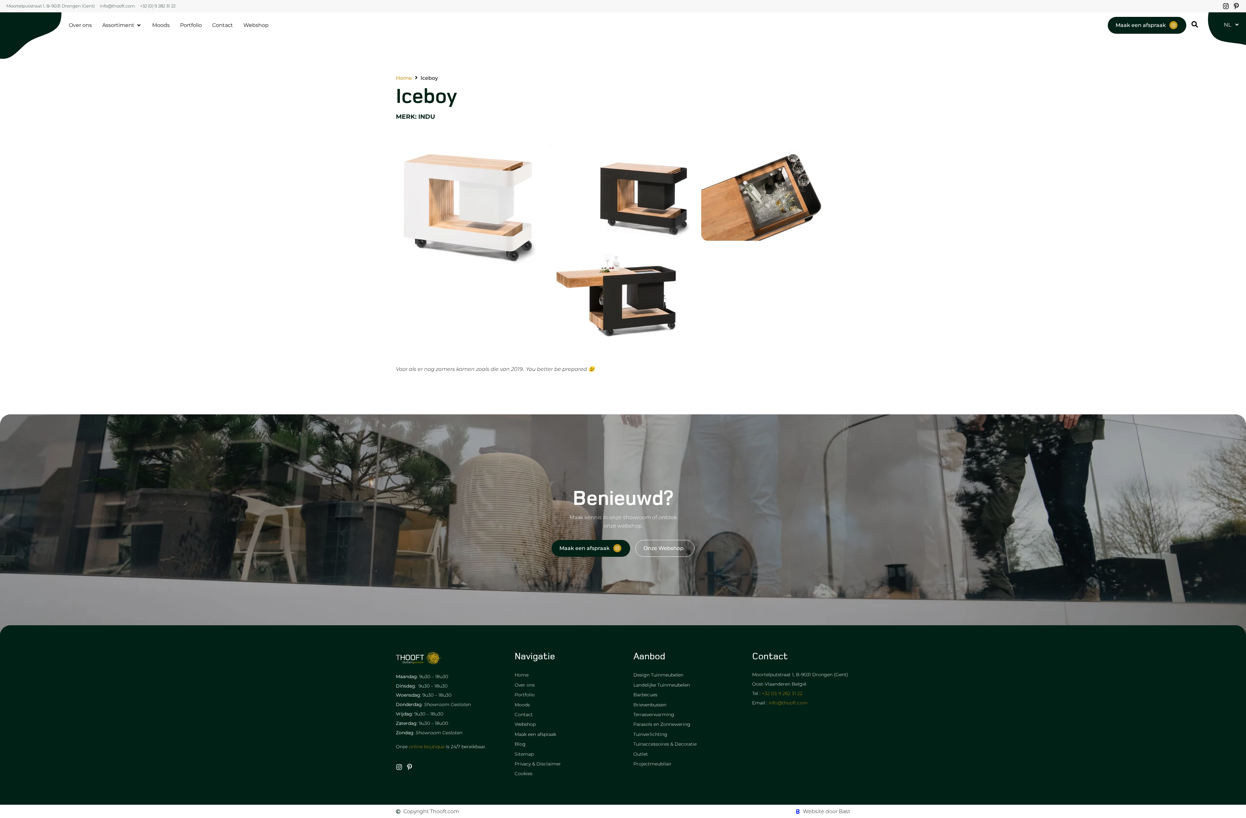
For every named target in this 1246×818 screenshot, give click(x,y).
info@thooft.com (788, 703)
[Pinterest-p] (1236, 6)
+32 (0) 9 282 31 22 (782, 693)
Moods (522, 705)
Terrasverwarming (653, 714)
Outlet (640, 754)
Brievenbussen (649, 705)
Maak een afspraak (535, 734)
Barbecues (645, 695)
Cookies (523, 773)
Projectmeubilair (652, 764)
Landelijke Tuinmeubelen (661, 685)
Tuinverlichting (650, 734)
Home (404, 78)
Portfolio (525, 695)
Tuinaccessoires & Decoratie (665, 744)
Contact (524, 714)
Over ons (525, 685)
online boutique (427, 747)
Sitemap (524, 754)
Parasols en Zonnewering (661, 724)
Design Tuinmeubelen (658, 675)
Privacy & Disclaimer (538, 764)
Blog (520, 744)
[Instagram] (1226, 6)
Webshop (525, 724)
